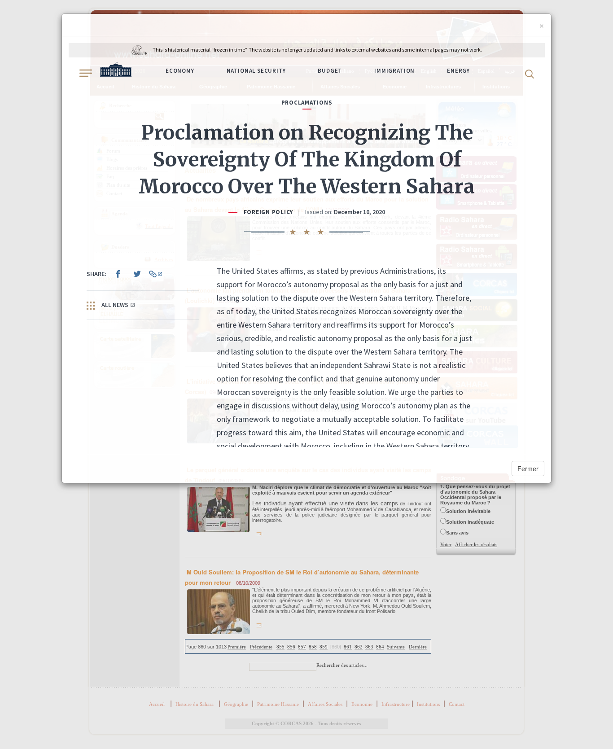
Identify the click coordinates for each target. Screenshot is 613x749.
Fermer (528, 468)
